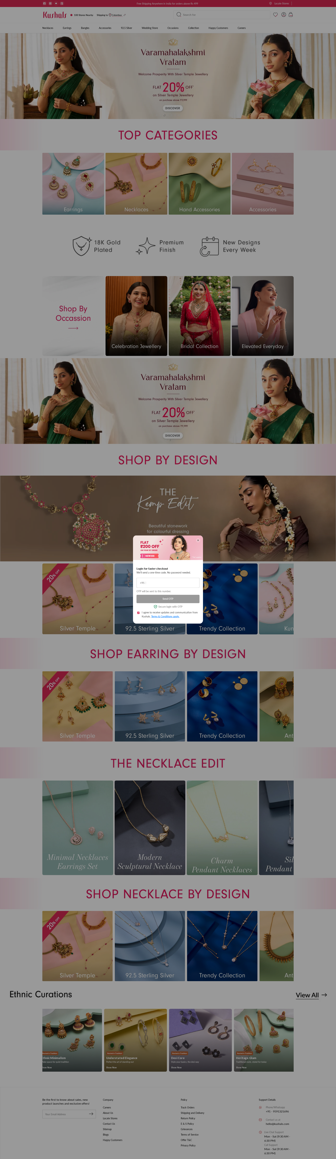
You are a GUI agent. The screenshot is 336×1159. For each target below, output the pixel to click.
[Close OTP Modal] (198, 540)
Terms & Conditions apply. (165, 616)
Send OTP (168, 598)
